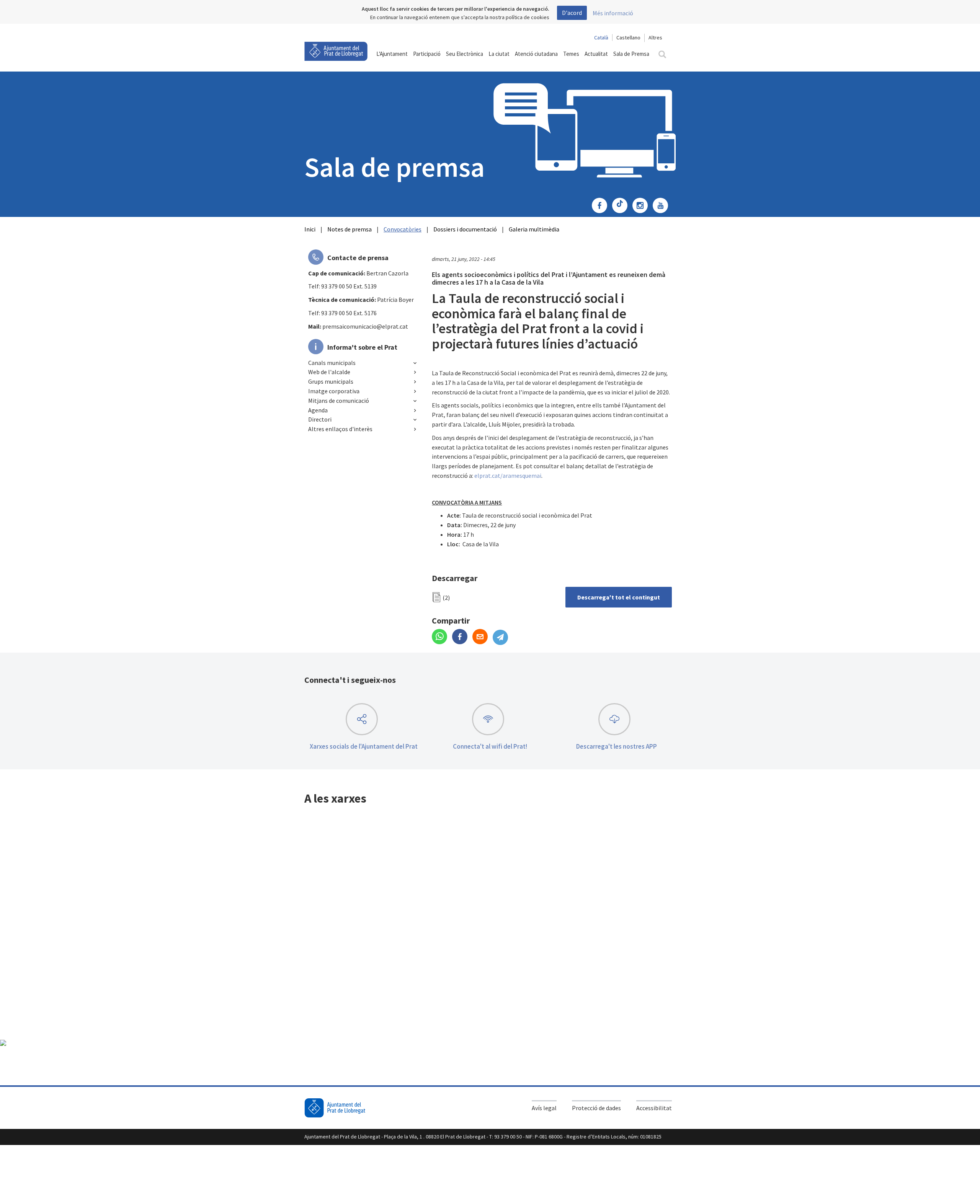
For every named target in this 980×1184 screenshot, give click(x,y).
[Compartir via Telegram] (502, 637)
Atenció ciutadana (536, 53)
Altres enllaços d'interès (340, 429)
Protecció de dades (596, 1108)
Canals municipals (332, 362)
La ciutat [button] (499, 53)
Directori (320, 419)
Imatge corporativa (333, 391)
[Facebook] (601, 206)
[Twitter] (621, 206)
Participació (427, 53)
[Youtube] (662, 206)
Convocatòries (402, 229)
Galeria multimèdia (534, 229)
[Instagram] (642, 206)
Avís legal (544, 1108)
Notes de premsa (349, 229)
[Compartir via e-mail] (482, 637)
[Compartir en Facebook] (462, 637)
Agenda (318, 410)
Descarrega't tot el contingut (618, 597)
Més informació (613, 13)
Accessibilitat (654, 1108)
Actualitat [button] (596, 53)
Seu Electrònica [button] (464, 53)
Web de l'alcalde (329, 372)
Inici (309, 229)
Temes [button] (571, 53)
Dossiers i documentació (465, 229)
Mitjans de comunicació (338, 400)
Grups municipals (330, 381)
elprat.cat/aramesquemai (507, 475)
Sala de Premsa (631, 53)
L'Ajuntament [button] (392, 53)
